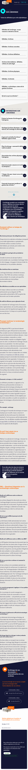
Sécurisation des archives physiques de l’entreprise (13, 156)
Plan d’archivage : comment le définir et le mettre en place (14, 147)
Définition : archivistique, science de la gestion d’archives (13, 87)
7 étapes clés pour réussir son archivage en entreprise (13, 174)
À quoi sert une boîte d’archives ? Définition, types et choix (11, 137)
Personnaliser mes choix (11, 755)
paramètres (6, 750)
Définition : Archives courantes (11, 46)
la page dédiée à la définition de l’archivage (11, 421)
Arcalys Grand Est (15, 701)
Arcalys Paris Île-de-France (15, 693)
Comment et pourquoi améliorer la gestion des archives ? (12, 184)
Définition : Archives (7, 39)
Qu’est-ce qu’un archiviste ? (10, 96)
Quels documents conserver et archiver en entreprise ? (13, 165)
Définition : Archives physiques (11, 71)
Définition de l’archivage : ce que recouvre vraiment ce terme (11, 30)
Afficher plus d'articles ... (14, 191)
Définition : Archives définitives (11, 54)
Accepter (7, 753)
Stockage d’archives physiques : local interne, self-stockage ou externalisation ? (14, 128)
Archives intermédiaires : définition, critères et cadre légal (12, 62)
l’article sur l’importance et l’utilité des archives (12, 354)
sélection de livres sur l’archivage (13, 470)
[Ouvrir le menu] (17, 2)
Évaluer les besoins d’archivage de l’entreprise (12, 119)
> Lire (25, 119)
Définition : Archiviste (8, 79)
